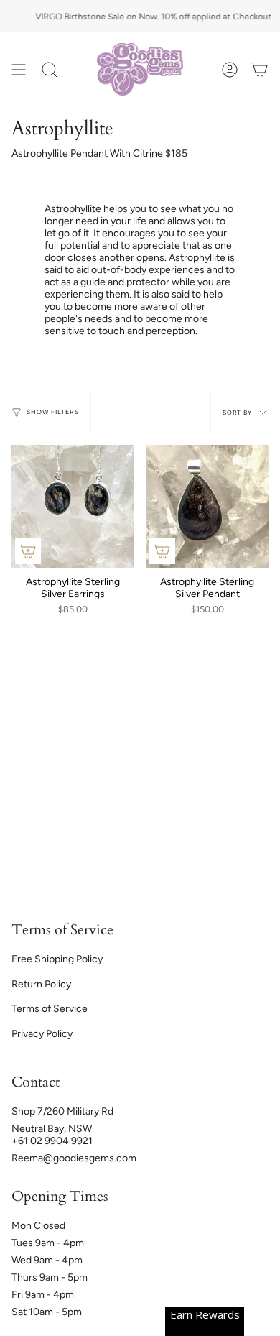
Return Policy (41, 984)
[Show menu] (18, 69)
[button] (49, 69)
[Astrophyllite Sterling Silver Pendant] (207, 506)
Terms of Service (49, 1009)
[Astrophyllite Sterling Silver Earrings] (72, 506)
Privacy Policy (42, 1034)
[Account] (229, 69)
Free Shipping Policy (57, 959)
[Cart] (260, 69)
